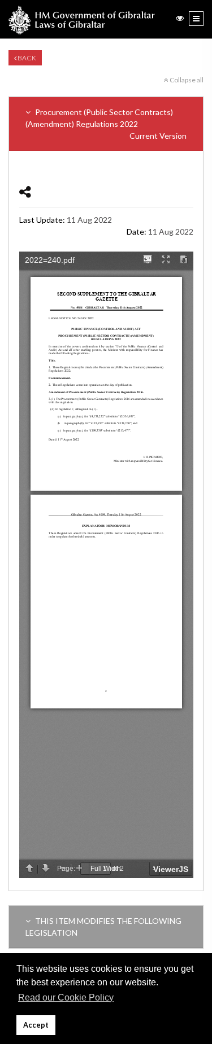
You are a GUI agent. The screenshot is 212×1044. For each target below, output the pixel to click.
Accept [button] (36, 1025)
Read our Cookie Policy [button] (66, 997)
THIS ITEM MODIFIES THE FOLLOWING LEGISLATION (103, 926)
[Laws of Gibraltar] (81, 19)
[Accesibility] (180, 18)
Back (26, 58)
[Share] (25, 191)
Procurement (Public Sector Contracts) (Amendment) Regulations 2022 (106, 123)
